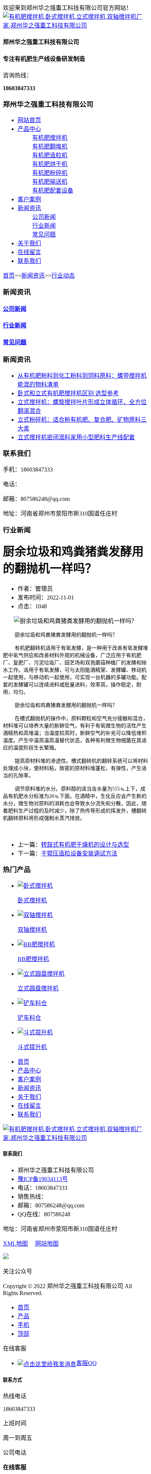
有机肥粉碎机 (49, 173)
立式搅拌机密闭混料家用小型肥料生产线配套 (76, 437)
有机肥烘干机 (49, 164)
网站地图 (47, 1243)
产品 (23, 1316)
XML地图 (15, 1243)
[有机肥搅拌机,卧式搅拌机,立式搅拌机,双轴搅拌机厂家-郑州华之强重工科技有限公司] (75, 25)
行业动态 (63, 275)
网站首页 (29, 120)
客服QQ (86, 1363)
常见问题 (44, 234)
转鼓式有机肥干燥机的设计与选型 (85, 844)
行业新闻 (44, 226)
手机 (23, 1325)
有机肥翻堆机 (49, 146)
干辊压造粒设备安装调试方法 (79, 853)
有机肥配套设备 (52, 190)
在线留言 (29, 252)
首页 (9, 275)
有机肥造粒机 (49, 155)
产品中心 (29, 129)
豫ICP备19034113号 (43, 1179)
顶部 (23, 1334)
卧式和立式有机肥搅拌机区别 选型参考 (68, 393)
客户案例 (29, 199)
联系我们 (29, 261)
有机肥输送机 (49, 182)
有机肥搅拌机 (49, 138)
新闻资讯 (29, 208)
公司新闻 (44, 217)
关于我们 (29, 243)
